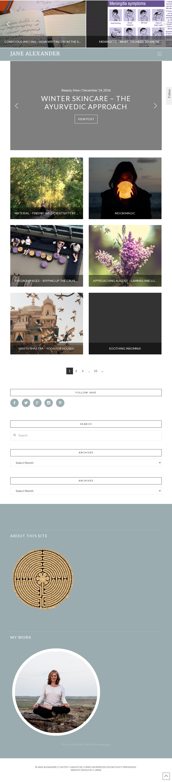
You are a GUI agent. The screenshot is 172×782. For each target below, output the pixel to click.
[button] (159, 54)
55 (95, 371)
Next (163, 24)
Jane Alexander (35, 53)
